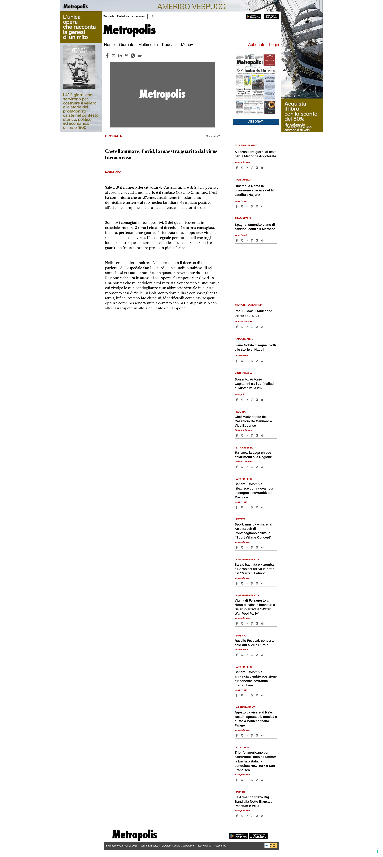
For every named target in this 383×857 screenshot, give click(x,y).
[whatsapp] (133, 56)
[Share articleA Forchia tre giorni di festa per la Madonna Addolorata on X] (242, 167)
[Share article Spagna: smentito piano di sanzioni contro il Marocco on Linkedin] (247, 240)
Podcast (169, 44)
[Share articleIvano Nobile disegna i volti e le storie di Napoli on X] (242, 361)
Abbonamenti (139, 16)
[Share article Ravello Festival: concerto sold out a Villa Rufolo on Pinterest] (252, 654)
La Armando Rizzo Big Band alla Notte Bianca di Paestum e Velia (254, 801)
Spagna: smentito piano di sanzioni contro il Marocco (255, 227)
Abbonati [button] (256, 121)
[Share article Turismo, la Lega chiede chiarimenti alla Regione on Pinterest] (252, 466)
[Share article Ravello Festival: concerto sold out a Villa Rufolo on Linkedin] (247, 654)
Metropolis (108, 16)
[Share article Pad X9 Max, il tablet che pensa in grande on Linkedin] (247, 326)
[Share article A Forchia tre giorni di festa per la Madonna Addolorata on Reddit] (262, 167)
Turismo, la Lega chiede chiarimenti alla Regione (253, 455)
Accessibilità (219, 845)
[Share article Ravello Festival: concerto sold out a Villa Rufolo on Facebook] (237, 654)
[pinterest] (127, 56)
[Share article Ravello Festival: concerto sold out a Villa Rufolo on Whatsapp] (257, 654)
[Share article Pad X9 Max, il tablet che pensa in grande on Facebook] (237, 326)
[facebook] (107, 56)
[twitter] (114, 56)
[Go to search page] (152, 16)
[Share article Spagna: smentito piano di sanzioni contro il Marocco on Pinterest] (252, 240)
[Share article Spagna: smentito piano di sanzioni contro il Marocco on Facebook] (237, 240)
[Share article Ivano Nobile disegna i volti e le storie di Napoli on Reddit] (262, 361)
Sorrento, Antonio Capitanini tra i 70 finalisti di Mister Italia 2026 (254, 383)
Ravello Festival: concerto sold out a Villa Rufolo (255, 643)
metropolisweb (242, 162)
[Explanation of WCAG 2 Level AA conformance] (271, 847)
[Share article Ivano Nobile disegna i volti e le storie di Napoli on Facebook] (237, 361)
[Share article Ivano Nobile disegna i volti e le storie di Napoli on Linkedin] (247, 361)
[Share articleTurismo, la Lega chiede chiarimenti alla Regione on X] (242, 466)
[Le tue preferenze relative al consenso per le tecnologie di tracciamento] (378, 852)
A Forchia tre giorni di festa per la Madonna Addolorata (255, 154)
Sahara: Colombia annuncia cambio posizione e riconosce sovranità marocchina (256, 678)
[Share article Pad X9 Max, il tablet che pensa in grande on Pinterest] (252, 326)
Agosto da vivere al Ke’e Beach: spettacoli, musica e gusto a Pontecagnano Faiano (256, 718)
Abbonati (256, 44)
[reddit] (140, 56)
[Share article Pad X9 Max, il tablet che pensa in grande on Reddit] (262, 326)
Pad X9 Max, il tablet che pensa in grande (253, 313)
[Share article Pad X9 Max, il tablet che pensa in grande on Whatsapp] (257, 326)
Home (109, 44)
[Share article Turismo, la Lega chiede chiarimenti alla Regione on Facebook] (237, 466)
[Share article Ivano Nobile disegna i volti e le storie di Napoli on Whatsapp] (257, 361)
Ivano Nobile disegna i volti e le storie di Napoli (255, 347)
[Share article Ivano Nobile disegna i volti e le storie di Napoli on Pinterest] (252, 361)
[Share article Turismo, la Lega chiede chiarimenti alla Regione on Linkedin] (247, 466)
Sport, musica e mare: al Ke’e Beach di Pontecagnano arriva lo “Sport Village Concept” (253, 530)
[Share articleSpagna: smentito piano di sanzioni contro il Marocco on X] (242, 240)
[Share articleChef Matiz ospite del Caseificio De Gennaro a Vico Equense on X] (242, 435)
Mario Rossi (241, 201)
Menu (186, 44)
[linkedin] (120, 56)
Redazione (123, 16)
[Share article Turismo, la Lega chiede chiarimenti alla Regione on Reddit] (262, 466)
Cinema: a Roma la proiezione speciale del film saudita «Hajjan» (256, 190)
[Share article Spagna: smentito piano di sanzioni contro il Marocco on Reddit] (262, 240)
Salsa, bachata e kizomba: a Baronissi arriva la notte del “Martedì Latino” (255, 569)
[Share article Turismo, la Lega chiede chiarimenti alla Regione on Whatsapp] (257, 466)
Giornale (126, 44)
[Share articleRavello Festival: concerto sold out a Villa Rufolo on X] (242, 654)
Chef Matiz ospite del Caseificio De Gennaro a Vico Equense (253, 421)
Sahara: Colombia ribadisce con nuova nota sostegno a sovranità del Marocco (254, 490)
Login (274, 44)
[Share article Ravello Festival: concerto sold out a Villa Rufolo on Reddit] (262, 654)
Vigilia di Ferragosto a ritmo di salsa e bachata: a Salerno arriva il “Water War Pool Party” (255, 607)
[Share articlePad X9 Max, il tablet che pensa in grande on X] (242, 326)
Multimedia (148, 44)
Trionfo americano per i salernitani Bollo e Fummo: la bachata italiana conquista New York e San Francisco (255, 761)
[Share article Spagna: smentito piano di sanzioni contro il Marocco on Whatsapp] (257, 240)
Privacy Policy (203, 845)
